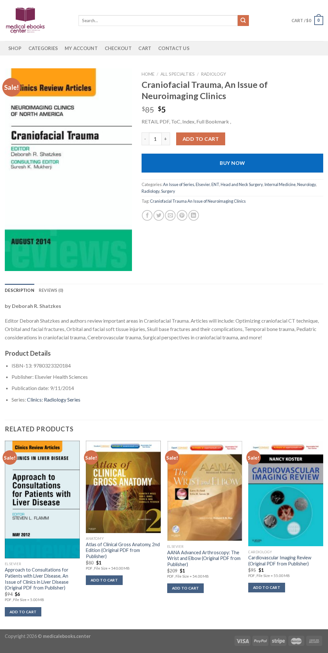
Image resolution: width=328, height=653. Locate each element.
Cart (144, 48)
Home (148, 74)
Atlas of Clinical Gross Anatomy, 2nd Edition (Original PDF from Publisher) (123, 550)
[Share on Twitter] (158, 215)
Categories (43, 48)
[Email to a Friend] (170, 215)
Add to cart (201, 139)
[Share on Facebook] (147, 215)
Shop (14, 48)
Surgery (168, 191)
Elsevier (203, 184)
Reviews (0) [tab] (51, 290)
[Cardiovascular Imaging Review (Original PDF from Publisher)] (285, 493)
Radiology (213, 74)
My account (81, 48)
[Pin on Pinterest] (182, 215)
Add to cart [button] (23, 612)
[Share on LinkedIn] (193, 215)
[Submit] (243, 20)
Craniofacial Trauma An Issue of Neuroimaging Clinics (198, 201)
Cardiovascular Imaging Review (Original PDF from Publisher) (279, 560)
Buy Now (232, 163)
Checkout (118, 48)
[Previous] (5, 534)
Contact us (173, 48)
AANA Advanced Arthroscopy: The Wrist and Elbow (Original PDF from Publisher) (204, 558)
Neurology (306, 184)
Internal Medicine (280, 184)
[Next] (323, 534)
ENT (215, 184)
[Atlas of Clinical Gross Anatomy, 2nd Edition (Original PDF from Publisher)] (123, 487)
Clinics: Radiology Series (53, 399)
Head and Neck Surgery (242, 184)
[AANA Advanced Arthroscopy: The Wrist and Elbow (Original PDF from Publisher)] (204, 491)
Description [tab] (19, 290)
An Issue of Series (178, 184)
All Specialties (177, 74)
